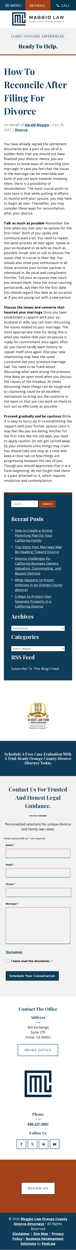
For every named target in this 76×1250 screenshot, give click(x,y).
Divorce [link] (21, 130)
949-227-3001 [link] (38, 1124)
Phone (11, 884)
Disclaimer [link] (21, 1233)
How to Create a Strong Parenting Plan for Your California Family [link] (33, 535)
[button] (12, 4)
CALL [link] (65, 5)
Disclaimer (14, 952)
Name (10, 845)
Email (10, 864)
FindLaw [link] (48, 1243)
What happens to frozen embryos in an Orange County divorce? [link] (39, 585)
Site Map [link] (40, 1233)
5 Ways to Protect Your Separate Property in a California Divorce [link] (33, 601)
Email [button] (40, 5)
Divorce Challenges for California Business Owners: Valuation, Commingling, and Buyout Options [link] (38, 565)
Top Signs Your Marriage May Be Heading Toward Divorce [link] (38, 549)
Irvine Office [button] (37, 1050)
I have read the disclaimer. (32, 961)
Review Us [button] (38, 1188)
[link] (38, 18)
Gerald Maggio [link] (37, 125)
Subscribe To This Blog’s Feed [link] (35, 668)
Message (12, 903)
